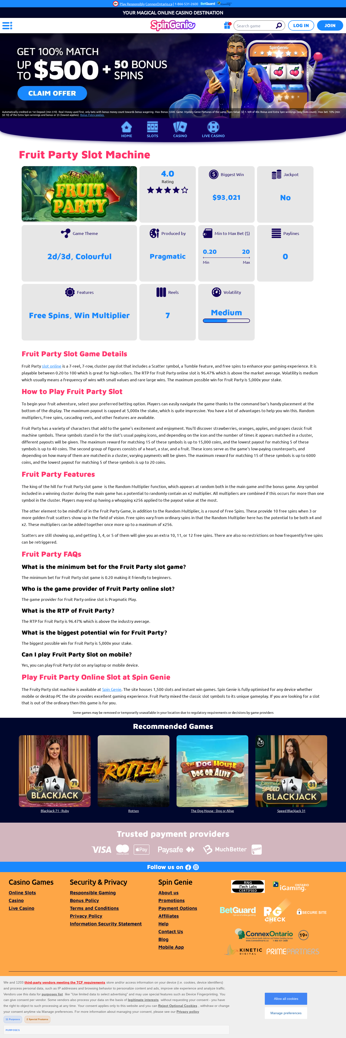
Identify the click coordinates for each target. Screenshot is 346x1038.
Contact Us (170, 931)
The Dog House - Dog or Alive (212, 810)
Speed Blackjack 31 (291, 810)
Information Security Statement (106, 923)
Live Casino (213, 136)
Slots (152, 136)
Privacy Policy (86, 916)
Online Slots (22, 892)
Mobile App (171, 947)
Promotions (171, 900)
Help (163, 923)
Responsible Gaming (93, 892)
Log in (301, 25)
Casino (180, 136)
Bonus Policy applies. (92, 115)
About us (168, 892)
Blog (163, 939)
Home (126, 136)
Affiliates (168, 916)
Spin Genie (111, 689)
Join (330, 25)
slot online (51, 365)
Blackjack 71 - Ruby (55, 810)
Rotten (133, 810)
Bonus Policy (84, 900)
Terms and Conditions (94, 908)
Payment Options (177, 908)
